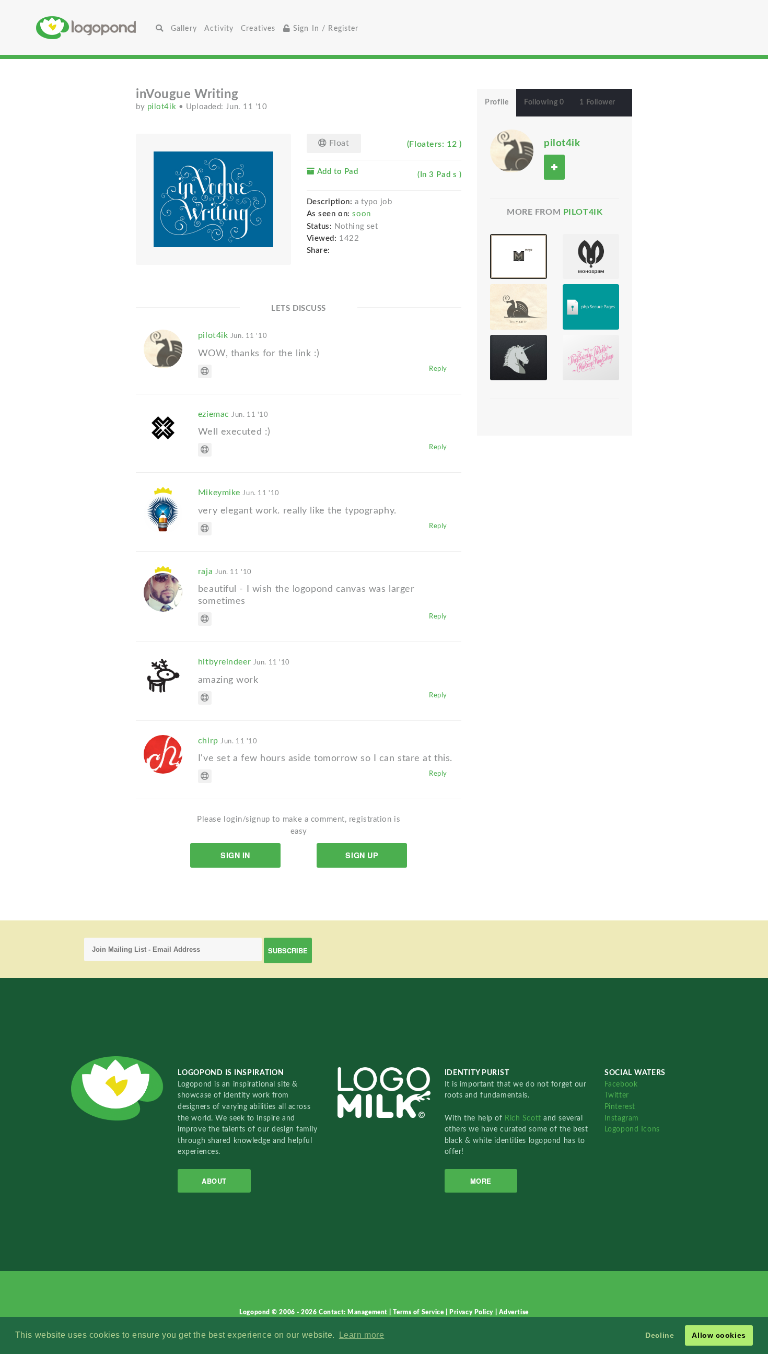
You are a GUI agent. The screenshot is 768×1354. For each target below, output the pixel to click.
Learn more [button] (362, 1334)
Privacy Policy (472, 1312)
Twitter (616, 1095)
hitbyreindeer (244, 662)
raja (225, 571)
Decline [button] (659, 1335)
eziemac (233, 414)
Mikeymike (239, 492)
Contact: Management (354, 1312)
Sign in (235, 855)
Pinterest (619, 1107)
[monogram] (591, 256)
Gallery (184, 28)
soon (361, 214)
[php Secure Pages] (591, 307)
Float (338, 143)
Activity (219, 28)
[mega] (518, 256)
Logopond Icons (632, 1129)
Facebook (620, 1084)
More (481, 1181)
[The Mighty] (518, 307)
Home (94, 27)
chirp (228, 741)
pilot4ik (163, 107)
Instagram (621, 1118)
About (214, 1181)
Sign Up (361, 855)
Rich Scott (524, 1118)
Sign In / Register (324, 28)
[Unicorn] (518, 357)
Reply (438, 368)
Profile (496, 102)
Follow (554, 167)
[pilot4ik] (511, 150)
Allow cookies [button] (719, 1335)
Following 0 (544, 102)
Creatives (258, 28)
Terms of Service (419, 1312)
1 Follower (597, 102)
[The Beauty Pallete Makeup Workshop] (591, 357)
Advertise (514, 1312)
